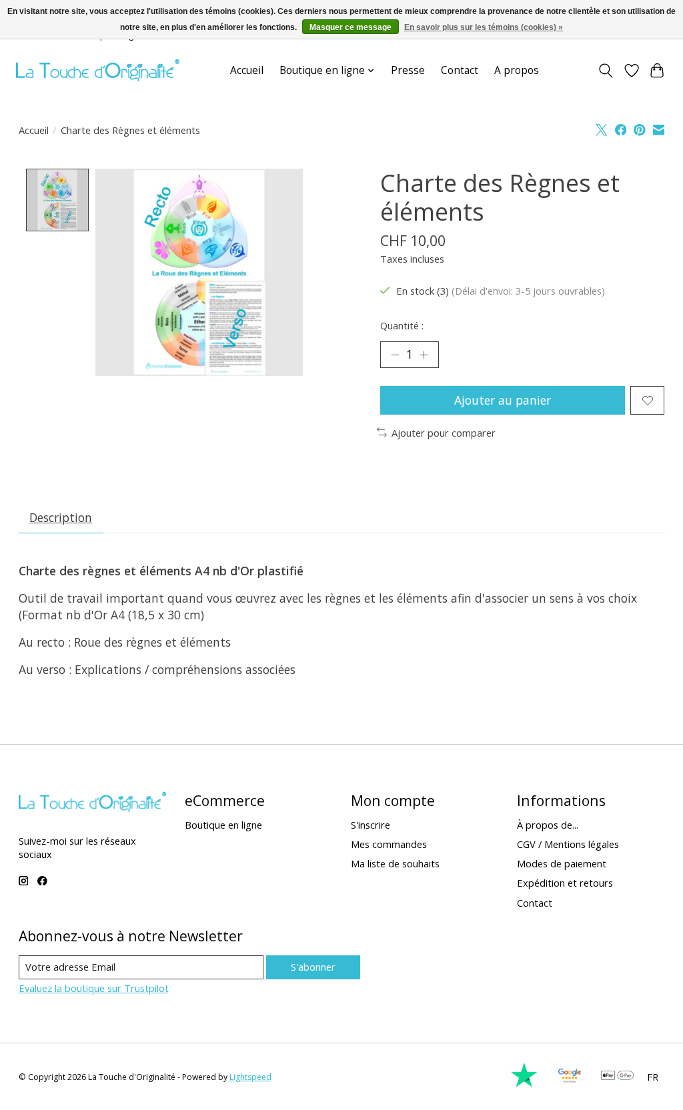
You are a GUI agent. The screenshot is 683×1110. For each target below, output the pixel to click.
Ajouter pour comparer (444, 432)
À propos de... (547, 824)
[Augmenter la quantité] (423, 354)
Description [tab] (60, 517)
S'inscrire (370, 824)
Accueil (246, 70)
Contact (459, 70)
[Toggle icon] (605, 71)
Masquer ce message (350, 27)
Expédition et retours (565, 882)
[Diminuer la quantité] (395, 354)
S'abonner (313, 966)
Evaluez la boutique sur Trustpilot (94, 988)
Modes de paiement (561, 863)
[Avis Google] (569, 1084)
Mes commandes (389, 844)
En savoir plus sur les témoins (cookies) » (483, 27)
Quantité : (402, 325)
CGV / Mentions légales (568, 844)
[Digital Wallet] (617, 1076)
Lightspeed (250, 1077)
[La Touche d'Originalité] (97, 70)
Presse (408, 70)
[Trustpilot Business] (524, 1084)
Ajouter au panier (502, 400)
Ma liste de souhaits (395, 863)
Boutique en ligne (223, 824)
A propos (516, 70)
